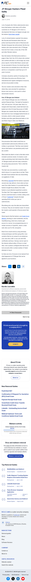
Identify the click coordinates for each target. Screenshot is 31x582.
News (3, 536)
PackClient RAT (7, 391)
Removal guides (6, 533)
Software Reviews (7, 542)
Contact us (5, 550)
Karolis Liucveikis (11, 16)
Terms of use (24, 574)
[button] (28, 3)
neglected (10, 197)
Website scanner (6, 562)
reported (11, 181)
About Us (4, 553)
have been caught (14, 34)
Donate (15, 344)
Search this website (7, 565)
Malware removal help (15, 456)
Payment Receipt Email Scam (12, 399)
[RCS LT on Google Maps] (3, 523)
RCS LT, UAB (6, 512)
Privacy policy (6, 574)
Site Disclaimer (15, 574)
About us (15, 377)
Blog (3, 539)
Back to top (26, 317)
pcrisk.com (17, 515)
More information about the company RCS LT (17, 333)
